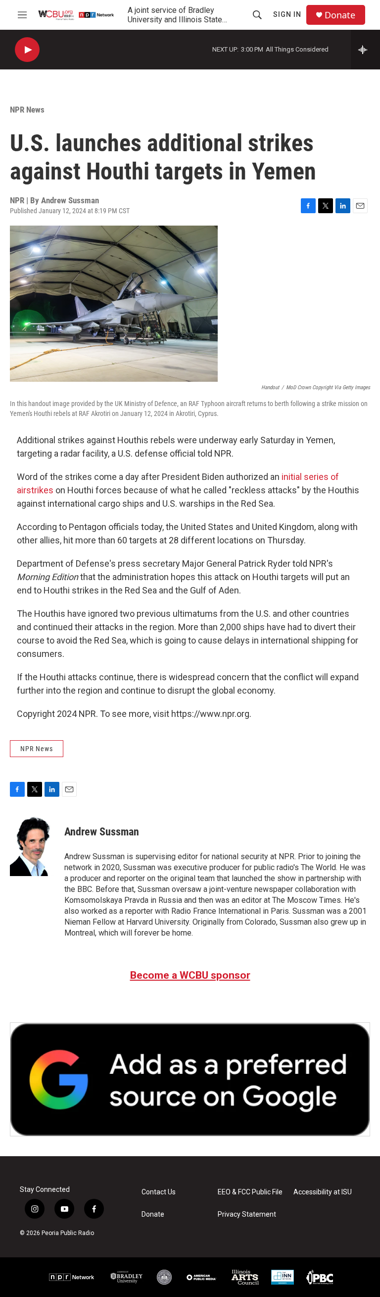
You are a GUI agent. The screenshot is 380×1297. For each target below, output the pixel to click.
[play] (27, 50)
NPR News (27, 110)
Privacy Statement (247, 1214)
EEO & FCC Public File (250, 1192)
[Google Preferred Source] (190, 1079)
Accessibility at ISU (322, 1192)
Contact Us (159, 1192)
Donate (340, 15)
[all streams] (365, 49)
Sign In (287, 14)
